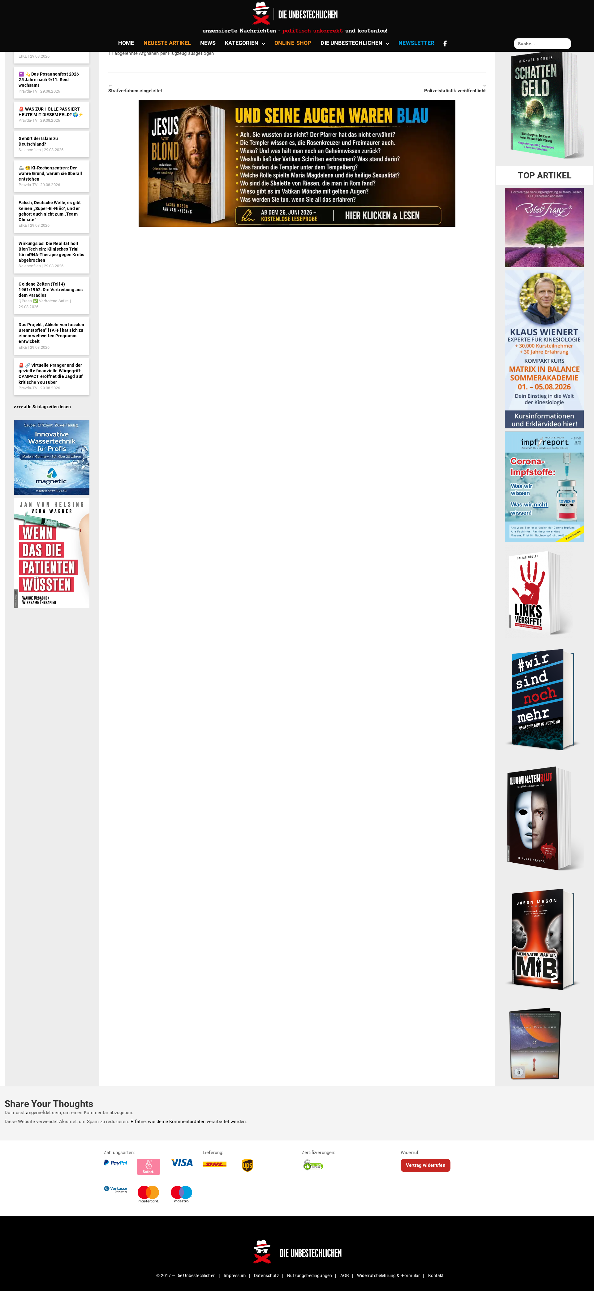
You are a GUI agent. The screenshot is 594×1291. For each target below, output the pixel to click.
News (208, 43)
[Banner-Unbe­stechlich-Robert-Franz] (544, 227)
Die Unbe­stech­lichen (351, 43)
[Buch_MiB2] (544, 939)
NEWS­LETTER (416, 43)
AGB (344, 1275)
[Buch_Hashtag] (544, 699)
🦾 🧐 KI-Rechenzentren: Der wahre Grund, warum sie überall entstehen (50, 173)
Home (126, 43)
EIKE (23, 56)
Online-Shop (293, 43)
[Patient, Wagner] (51, 552)
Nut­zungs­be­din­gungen (309, 1275)
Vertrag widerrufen (425, 1165)
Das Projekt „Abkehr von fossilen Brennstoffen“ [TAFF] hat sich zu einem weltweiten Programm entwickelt (51, 333)
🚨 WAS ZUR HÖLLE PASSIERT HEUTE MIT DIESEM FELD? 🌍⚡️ (51, 112)
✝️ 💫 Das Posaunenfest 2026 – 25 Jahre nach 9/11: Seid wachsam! (51, 80)
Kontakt (436, 1275)
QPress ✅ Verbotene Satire (44, 301)
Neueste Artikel (167, 43)
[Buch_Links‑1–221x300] (539, 591)
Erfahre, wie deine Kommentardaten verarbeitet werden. (189, 1121)
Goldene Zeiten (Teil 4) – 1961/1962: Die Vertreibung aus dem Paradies (51, 290)
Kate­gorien (241, 43)
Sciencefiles (30, 149)
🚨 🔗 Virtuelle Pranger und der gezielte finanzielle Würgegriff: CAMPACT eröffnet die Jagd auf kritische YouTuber (51, 374)
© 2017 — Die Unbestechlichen (186, 1275)
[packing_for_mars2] (544, 1041)
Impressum (235, 1275)
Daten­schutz (266, 1275)
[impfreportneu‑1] (544, 486)
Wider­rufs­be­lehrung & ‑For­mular (388, 1275)
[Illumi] (544, 819)
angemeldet (38, 1112)
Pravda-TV (28, 91)
